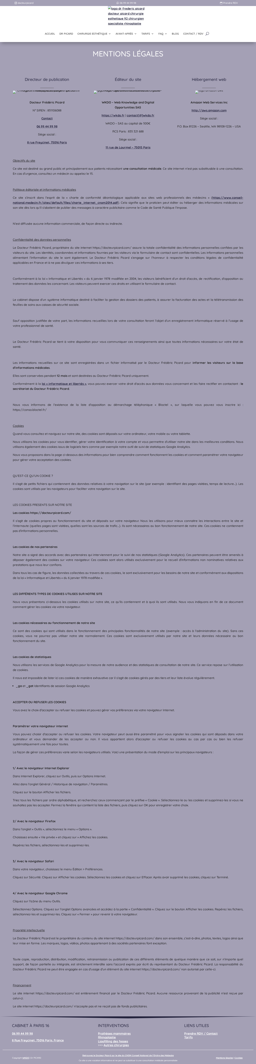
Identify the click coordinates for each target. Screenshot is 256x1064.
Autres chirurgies (116, 1045)
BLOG (175, 33)
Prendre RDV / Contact (201, 1033)
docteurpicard (25, 2)
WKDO (25, 1057)
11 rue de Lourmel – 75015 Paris (128, 147)
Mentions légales (224, 1057)
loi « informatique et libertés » (64, 384)
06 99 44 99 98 (128, 2)
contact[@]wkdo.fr (140, 115)
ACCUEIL (50, 33)
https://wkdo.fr (113, 115)
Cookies (239, 1057)
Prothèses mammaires (114, 1033)
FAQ (160, 33)
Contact (47, 118)
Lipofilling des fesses (113, 1041)
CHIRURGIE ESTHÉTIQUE (92, 33)
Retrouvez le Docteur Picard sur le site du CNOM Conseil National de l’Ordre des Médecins (128, 1055)
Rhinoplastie (107, 1037)
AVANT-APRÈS (124, 33)
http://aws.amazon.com (209, 110)
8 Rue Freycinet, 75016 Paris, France (38, 1040)
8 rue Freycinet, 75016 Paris (47, 142)
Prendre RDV (230, 2)
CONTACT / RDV (193, 33)
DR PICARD (66, 33)
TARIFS (145, 33)
